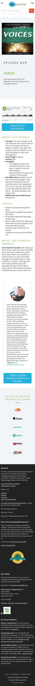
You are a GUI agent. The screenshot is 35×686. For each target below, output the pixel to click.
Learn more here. (27, 653)
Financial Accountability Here (19, 585)
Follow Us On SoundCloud (17, 127)
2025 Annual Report (21, 603)
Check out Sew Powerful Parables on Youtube (17, 378)
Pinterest (3, 495)
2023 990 (4, 603)
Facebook (4, 493)
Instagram (4, 497)
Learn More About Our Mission (10, 484)
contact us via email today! (18, 542)
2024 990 (11, 603)
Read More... (15, 629)
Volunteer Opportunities (8, 545)
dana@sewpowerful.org (15, 365)
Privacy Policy (14, 674)
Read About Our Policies (8, 486)
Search (7, 674)
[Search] (31, 11)
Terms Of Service (25, 674)
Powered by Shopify (17, 682)
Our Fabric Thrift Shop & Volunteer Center (13, 503)
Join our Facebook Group (8, 499)
